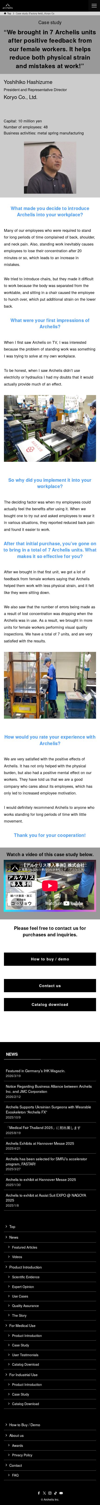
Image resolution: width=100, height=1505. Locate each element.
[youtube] (61, 1493)
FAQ (15, 1475)
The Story (19, 1315)
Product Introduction (25, 1266)
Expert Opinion (23, 1286)
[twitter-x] (44, 1493)
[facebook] (39, 1493)
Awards (17, 1445)
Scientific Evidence (26, 1277)
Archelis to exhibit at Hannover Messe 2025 (41, 1182)
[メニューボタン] (94, 6)
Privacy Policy (22, 1455)
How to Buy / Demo (24, 1424)
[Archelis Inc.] (7, 6)
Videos (17, 1256)
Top (12, 1226)
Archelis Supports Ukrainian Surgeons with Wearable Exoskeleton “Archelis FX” (48, 1111)
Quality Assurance (25, 1305)
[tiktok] (55, 1493)
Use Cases (20, 1296)
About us (16, 1435)
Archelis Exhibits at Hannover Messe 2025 (40, 1146)
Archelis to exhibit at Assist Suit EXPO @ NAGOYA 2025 (46, 1200)
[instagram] (50, 1493)
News (13, 1237)
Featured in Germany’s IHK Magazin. (35, 1073)
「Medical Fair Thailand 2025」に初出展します (43, 1130)
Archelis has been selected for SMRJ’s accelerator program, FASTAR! (46, 1163)
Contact (15, 1465)
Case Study (20, 1345)
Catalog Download (25, 1364)
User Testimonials (25, 1354)
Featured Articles (24, 1247)
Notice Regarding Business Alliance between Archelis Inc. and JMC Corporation (49, 1091)
